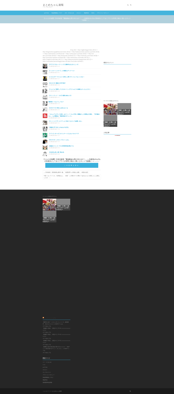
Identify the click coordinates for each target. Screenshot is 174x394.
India (92, 13)
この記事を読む (71, 165)
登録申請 (86, 13)
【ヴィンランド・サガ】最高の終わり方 (60, 95)
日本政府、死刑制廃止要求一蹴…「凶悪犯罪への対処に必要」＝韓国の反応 (66, 172)
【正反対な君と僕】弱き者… (57, 152)
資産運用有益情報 (47, 382)
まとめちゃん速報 (53, 4)
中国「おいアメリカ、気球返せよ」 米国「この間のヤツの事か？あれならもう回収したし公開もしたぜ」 (72, 176)
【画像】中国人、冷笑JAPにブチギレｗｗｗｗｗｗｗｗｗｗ (56, 329)
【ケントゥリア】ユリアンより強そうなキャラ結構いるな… (66, 121)
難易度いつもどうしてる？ (56, 102)
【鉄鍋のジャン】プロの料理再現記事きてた (61, 146)
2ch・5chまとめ (69, 13)
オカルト (79, 13)
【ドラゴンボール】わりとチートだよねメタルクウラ (64, 133)
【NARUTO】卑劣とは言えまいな (58, 108)
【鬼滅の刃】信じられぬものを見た (59, 127)
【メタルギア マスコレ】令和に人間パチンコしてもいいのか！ (66, 77)
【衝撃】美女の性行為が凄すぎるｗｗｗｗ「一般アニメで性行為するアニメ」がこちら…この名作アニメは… (56, 348)
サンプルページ (47, 372)
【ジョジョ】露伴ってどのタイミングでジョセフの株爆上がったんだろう (69, 89)
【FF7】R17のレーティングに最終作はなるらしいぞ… (64, 64)
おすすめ (46, 13)
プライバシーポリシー (103, 13)
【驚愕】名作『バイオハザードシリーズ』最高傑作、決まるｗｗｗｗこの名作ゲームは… (56, 323)
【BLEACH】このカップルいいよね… (59, 140)
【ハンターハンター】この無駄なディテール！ (62, 70)
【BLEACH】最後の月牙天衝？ (57, 83)
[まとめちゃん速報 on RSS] (128, 5)
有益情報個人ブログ (56, 13)
